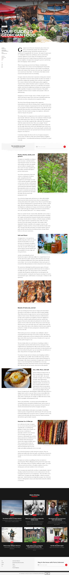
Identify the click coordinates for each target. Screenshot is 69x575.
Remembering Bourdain (18, 562)
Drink (3, 562)
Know (3, 564)
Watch (14, 564)
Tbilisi (3, 28)
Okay (47, 573)
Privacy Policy (42, 573)
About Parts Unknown (16, 560)
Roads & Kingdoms (16, 567)
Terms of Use (36, 573)
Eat (2, 560)
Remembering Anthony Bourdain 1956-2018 (34, 0)
